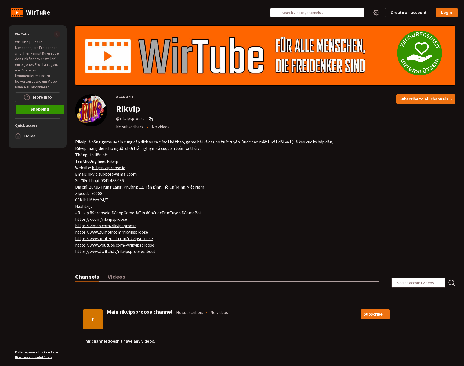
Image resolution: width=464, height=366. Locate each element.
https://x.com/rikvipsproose (101, 219)
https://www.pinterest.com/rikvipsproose (114, 239)
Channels (87, 277)
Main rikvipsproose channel (139, 312)
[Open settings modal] (376, 12)
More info (42, 97)
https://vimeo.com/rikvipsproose (105, 226)
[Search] (277, 12)
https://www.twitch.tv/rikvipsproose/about (115, 252)
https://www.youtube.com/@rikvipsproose (114, 245)
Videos (116, 277)
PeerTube (51, 352)
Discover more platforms (33, 357)
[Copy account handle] (151, 119)
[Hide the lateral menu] (57, 34)
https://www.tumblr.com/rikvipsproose (111, 232)
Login (446, 13)
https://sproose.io (108, 168)
